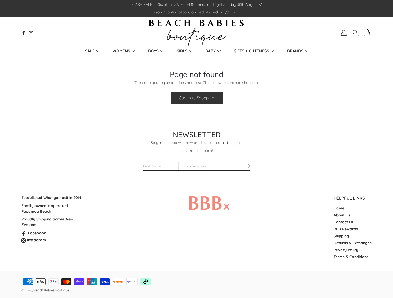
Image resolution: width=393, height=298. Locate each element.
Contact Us (344, 222)
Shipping (341, 236)
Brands (295, 51)
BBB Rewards (346, 229)
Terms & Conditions (351, 256)
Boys (153, 51)
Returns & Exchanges (353, 242)
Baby (210, 51)
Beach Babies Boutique (51, 290)
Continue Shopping (196, 97)
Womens (121, 51)
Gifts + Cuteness (251, 51)
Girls (181, 51)
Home (339, 208)
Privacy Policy (346, 249)
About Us (342, 215)
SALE (90, 51)
